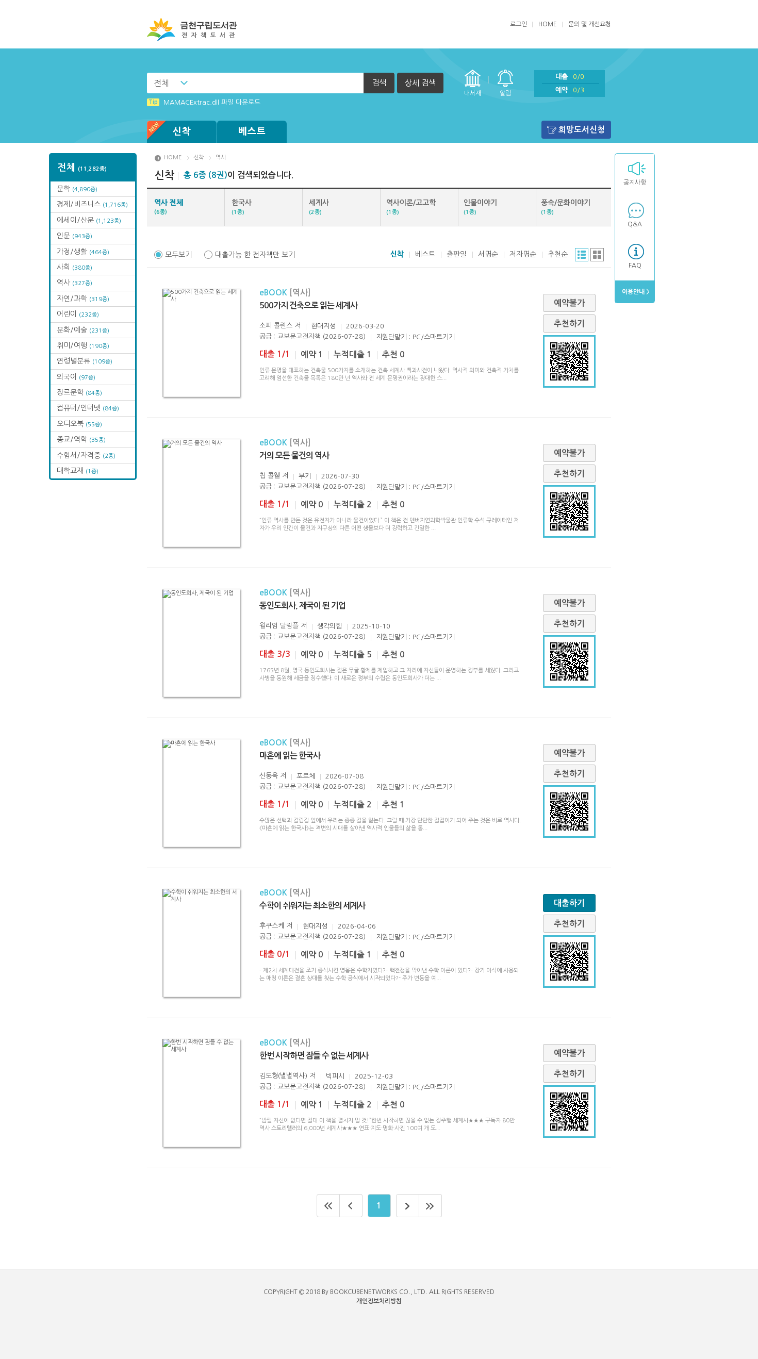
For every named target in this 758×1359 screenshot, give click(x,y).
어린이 (78, 314)
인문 (74, 235)
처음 (328, 1205)
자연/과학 (83, 298)
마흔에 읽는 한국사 (289, 755)
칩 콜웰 (269, 475)
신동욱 (268, 775)
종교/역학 (81, 439)
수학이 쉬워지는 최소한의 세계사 (312, 905)
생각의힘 (329, 626)
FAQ (635, 265)
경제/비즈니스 (92, 204)
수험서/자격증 (86, 455)
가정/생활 (83, 251)
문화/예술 (83, 330)
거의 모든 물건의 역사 (294, 455)
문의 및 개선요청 (589, 24)
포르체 (305, 776)
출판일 (457, 254)
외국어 (76, 376)
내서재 (472, 93)
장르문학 (79, 392)
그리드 (597, 254)
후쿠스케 (271, 925)
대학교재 (77, 470)
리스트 (581, 254)
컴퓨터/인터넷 (88, 407)
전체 (161, 83)
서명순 (488, 254)
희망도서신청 (581, 130)
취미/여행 (83, 345)
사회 (74, 267)
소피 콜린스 (275, 325)
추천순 (558, 254)
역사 (74, 282)
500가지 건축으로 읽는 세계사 (308, 305)
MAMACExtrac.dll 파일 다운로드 (204, 102)
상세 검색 (420, 83)
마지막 (430, 1205)
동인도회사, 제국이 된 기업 (302, 605)
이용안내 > (635, 292)
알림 (505, 93)
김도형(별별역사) (283, 1075)
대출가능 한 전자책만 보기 (255, 254)
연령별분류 (84, 360)
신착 (182, 131)
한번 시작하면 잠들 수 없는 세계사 (313, 1055)
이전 (351, 1205)
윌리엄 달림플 (279, 625)
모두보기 (178, 254)
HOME (547, 24)
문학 (77, 188)
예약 (569, 90)
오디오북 (79, 423)
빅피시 (335, 1076)
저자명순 (522, 254)
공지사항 (634, 182)
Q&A (635, 224)
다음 (407, 1205)
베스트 (252, 131)
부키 (305, 476)
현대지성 (323, 326)
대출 (569, 76)
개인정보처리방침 (379, 1301)
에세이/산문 (89, 220)
